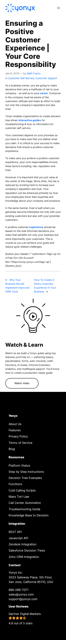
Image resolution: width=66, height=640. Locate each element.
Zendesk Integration (22, 544)
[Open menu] (58, 8)
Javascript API (18, 538)
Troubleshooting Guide (24, 509)
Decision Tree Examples (25, 478)
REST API (15, 532)
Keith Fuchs (34, 73)
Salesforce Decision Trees (27, 550)
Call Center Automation (25, 503)
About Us (15, 424)
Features (15, 430)
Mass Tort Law (19, 496)
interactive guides (29, 120)
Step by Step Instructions (26, 471)
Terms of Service (20, 443)
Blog (12, 449)
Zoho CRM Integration (24, 557)
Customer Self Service (21, 78)
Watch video (21, 383)
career (44, 93)
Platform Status (19, 465)
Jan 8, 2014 (12, 73)
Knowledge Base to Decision (29, 515)
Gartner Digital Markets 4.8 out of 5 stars (25, 618)
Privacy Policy (18, 436)
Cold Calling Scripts (22, 490)
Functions (15, 484)
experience (36, 227)
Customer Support (46, 78)
